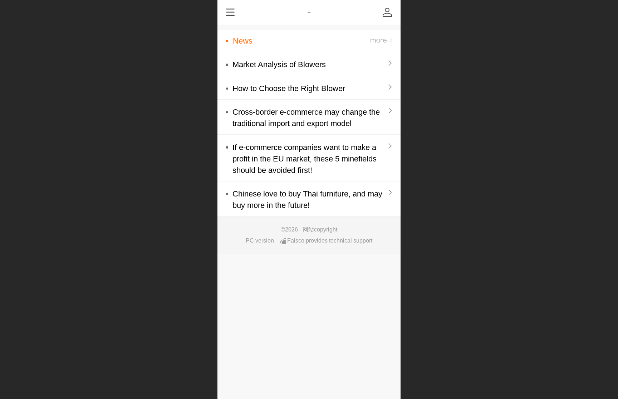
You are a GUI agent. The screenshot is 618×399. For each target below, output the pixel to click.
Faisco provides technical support (329, 241)
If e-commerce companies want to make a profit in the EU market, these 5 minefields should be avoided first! (304, 159)
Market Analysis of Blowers (279, 64)
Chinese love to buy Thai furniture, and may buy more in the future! (307, 199)
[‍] (381, 41)
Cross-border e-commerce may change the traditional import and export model (306, 118)
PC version (260, 241)
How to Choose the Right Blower (288, 88)
